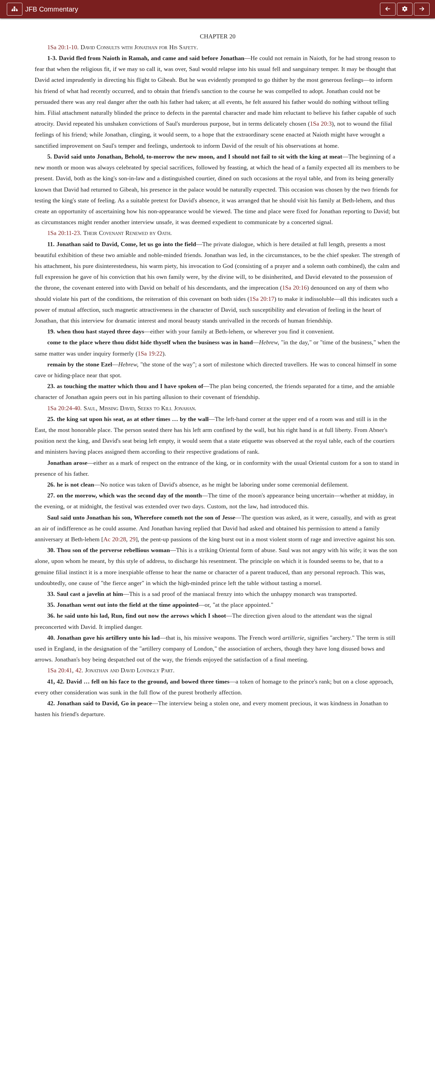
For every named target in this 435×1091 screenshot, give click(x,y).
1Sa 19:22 (150, 353)
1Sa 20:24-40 (63, 408)
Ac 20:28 (114, 539)
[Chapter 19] (388, 9)
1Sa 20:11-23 (63, 233)
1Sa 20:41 (59, 670)
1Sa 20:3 (321, 123)
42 (78, 670)
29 (132, 539)
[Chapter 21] (422, 9)
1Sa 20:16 (294, 287)
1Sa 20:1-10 (62, 47)
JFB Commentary (51, 9)
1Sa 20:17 (261, 298)
